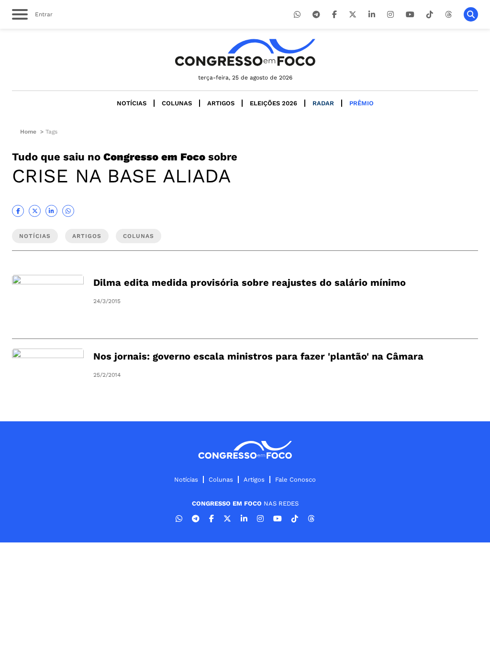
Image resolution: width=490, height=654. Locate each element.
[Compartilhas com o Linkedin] (51, 211)
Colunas (177, 103)
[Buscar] (471, 14)
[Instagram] (390, 14)
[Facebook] (334, 14)
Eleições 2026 (273, 103)
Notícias (131, 103)
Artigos (220, 103)
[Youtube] (410, 14)
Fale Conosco (295, 479)
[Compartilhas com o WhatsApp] (68, 211)
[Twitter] (352, 14)
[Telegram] (316, 14)
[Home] (245, 52)
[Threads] (448, 14)
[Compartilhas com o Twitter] (35, 211)
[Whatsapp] (297, 14)
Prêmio (361, 103)
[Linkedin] (371, 14)
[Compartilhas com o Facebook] (18, 211)
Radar (323, 103)
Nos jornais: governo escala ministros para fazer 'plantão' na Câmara (258, 356)
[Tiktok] (429, 14)
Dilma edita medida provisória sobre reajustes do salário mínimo (249, 282)
